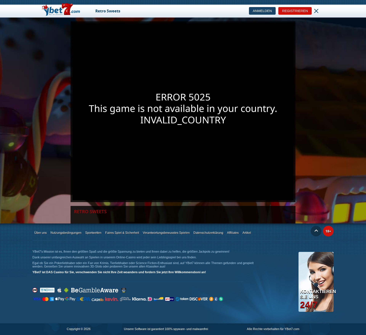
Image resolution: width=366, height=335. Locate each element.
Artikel (246, 232)
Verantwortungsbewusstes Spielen (166, 232)
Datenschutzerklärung (208, 232)
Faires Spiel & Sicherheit (122, 232)
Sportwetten (93, 232)
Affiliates (233, 232)
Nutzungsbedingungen (66, 232)
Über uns (40, 232)
